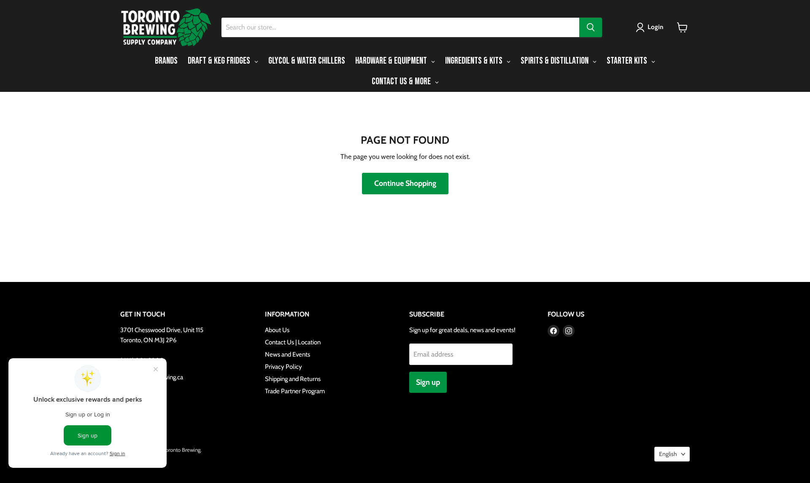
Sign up (428, 382)
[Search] (590, 27)
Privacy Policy (283, 366)
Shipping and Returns (293, 379)
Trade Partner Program (295, 391)
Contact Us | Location (293, 342)
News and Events (287, 354)
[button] (651, 27)
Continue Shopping (405, 183)
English (668, 454)
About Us (277, 330)
